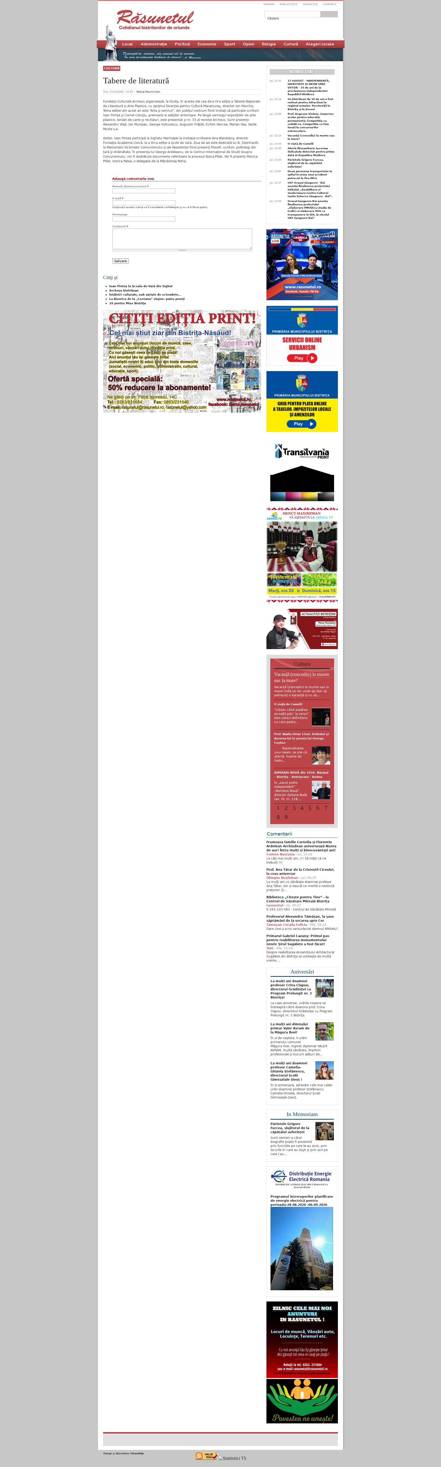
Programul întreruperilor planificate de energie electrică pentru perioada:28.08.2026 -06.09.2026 (302, 1203)
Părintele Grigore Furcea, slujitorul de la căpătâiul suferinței (306, 163)
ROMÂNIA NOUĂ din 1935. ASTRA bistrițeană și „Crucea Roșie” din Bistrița (300, 708)
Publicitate (289, 4)
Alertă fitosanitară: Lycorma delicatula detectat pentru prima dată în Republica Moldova (311, 152)
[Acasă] (155, 19)
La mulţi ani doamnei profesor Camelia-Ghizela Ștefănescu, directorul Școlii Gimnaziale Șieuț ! (289, 1074)
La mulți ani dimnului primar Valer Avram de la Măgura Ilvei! (290, 1030)
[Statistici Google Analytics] (232, 1460)
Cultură (111, 68)
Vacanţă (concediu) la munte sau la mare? (311, 137)
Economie (207, 44)
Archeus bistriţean (124, 290)
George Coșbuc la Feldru (293, 796)
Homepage (120, 214)
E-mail (117, 198)
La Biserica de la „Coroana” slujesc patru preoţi (147, 299)
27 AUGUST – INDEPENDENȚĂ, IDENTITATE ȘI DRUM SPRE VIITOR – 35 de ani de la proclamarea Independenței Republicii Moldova (309, 87)
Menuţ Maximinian (148, 91)
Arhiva (268, 4)
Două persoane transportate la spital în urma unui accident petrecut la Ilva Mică (310, 175)
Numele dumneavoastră (130, 186)
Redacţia (310, 4)
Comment (120, 226)
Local (127, 44)
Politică (182, 44)
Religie (269, 44)
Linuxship (137, 1455)
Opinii (248, 44)
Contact (329, 4)
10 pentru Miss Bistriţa (127, 303)
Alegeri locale (320, 44)
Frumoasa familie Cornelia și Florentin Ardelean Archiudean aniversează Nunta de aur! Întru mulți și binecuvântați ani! (301, 848)
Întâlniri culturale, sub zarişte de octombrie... (145, 294)
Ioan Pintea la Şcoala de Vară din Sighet (141, 286)
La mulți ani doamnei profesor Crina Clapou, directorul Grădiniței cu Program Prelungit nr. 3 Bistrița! (291, 992)
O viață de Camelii (300, 143)
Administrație (154, 44)
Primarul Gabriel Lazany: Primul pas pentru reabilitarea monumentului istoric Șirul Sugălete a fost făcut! (297, 942)
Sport (229, 44)
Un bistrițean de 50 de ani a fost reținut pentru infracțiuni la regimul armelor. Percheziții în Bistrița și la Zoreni (310, 104)
